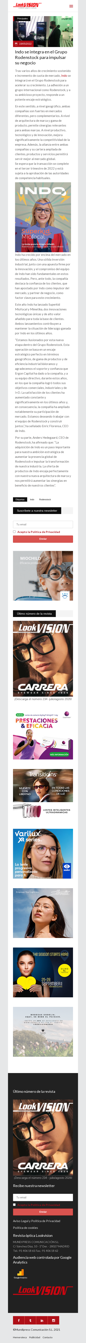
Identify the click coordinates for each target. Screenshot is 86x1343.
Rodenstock (45, 499)
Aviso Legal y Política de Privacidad (36, 1221)
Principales (22, 18)
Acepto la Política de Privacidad (38, 532)
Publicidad (34, 1337)
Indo (64, 75)
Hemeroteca (20, 1337)
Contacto (47, 1337)
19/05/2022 (25, 43)
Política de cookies (25, 1227)
